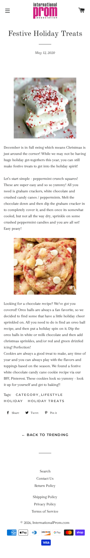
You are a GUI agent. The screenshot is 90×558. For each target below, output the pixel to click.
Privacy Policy (45, 504)
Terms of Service (45, 511)
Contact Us (45, 478)
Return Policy (45, 485)
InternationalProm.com (51, 522)
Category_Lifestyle (39, 395)
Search (45, 471)
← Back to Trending (45, 435)
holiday (13, 401)
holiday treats (46, 401)
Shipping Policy (45, 497)
